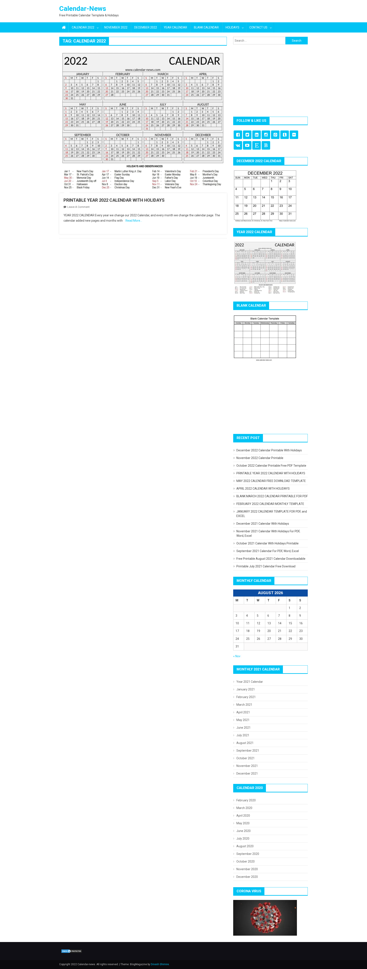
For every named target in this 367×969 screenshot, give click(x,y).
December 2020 (247, 876)
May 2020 (243, 823)
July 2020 (242, 838)
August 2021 (245, 743)
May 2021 (243, 720)
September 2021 (247, 750)
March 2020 (244, 808)
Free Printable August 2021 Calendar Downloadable (270, 558)
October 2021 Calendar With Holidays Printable (267, 543)
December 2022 (145, 27)
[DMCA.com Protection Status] (71, 951)
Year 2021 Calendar (249, 681)
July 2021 (242, 735)
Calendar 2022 (83, 27)
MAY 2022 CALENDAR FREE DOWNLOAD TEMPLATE (271, 481)
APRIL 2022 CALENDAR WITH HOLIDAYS (263, 488)
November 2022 (115, 27)
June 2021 (243, 727)
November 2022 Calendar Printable (259, 458)
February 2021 (246, 697)
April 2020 (243, 815)
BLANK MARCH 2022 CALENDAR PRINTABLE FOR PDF (272, 496)
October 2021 (245, 758)
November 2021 (247, 766)
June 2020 (243, 831)
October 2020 (245, 861)
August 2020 (245, 846)
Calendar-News (82, 8)
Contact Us (258, 27)
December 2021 (247, 773)
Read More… (134, 220)
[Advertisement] (270, 80)
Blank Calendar (206, 27)
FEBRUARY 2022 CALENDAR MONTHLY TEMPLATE (270, 504)
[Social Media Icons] (238, 134)
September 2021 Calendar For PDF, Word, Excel (267, 551)
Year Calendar (175, 27)
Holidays (232, 27)
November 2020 (247, 869)
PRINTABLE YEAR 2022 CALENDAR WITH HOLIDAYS (114, 200)
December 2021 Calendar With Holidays (262, 523)
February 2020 (246, 800)
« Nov (236, 656)
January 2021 (245, 689)
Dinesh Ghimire (160, 964)
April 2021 (243, 712)
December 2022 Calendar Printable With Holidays (269, 450)
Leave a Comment (78, 206)
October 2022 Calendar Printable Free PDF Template (271, 465)
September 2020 (247, 854)
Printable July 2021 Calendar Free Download (265, 566)
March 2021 (244, 704)
